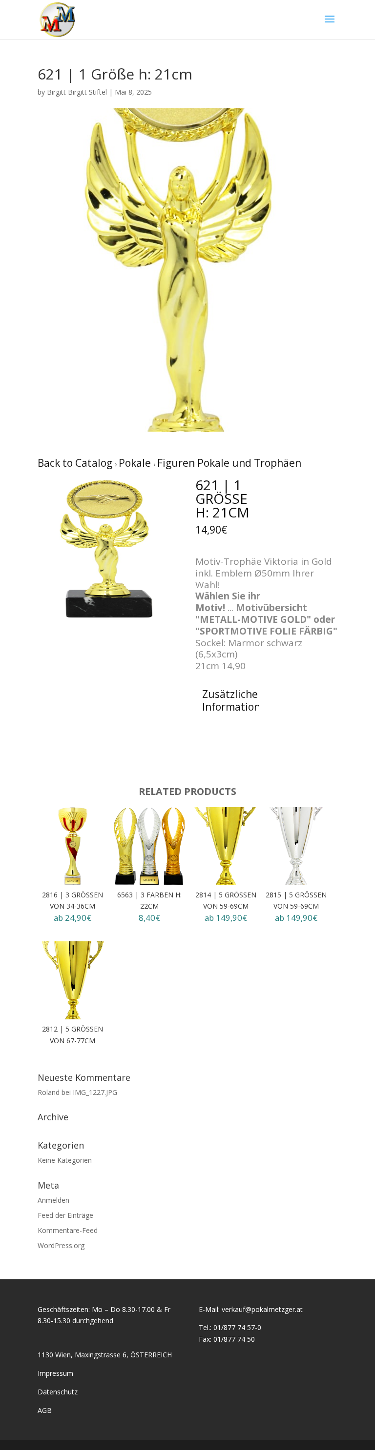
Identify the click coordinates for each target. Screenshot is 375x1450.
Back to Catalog (76, 463)
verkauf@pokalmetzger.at (262, 1309)
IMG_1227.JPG (95, 1092)
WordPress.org (61, 1245)
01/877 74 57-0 (237, 1327)
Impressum (55, 1373)
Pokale (136, 463)
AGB (45, 1410)
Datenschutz (58, 1391)
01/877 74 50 (234, 1339)
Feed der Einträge (65, 1215)
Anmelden (53, 1200)
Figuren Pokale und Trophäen (229, 463)
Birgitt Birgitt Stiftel (77, 92)
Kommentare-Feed (68, 1230)
